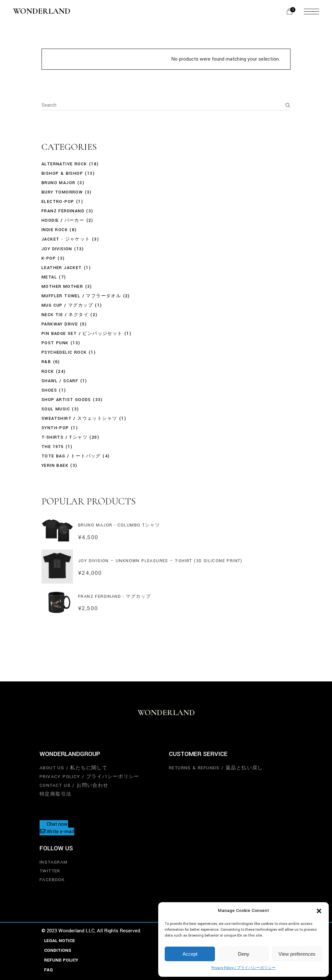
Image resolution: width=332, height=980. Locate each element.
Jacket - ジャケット (66, 239)
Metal (49, 277)
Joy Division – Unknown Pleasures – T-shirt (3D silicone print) (160, 561)
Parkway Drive (60, 324)
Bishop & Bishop (62, 173)
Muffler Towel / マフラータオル (81, 296)
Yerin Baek (55, 465)
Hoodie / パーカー (63, 220)
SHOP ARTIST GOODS (66, 400)
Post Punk (55, 343)
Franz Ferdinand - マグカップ (114, 596)
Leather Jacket (62, 268)
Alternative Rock (64, 164)
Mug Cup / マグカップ (67, 305)
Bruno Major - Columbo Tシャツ (119, 525)
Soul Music (56, 409)
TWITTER (50, 871)
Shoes (49, 390)
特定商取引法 (55, 794)
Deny (243, 954)
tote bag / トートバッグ (71, 456)
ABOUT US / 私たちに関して (73, 768)
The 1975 (53, 447)
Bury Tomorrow (62, 192)
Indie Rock (55, 230)
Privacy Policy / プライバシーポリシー (243, 967)
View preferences (297, 954)
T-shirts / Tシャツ (65, 437)
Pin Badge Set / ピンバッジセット (82, 334)
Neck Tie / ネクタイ (65, 315)
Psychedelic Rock (64, 352)
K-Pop (49, 258)
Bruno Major (58, 183)
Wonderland (41, 11)
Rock (48, 371)
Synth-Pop (55, 428)
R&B (46, 362)
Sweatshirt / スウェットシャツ (79, 418)
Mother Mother (62, 286)
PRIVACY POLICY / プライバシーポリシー (89, 776)
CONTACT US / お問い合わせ (74, 785)
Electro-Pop (58, 202)
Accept (190, 954)
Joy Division (57, 249)
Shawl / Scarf (60, 381)
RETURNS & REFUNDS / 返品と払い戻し (216, 768)
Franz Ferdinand (63, 211)
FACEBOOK (52, 880)
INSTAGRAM (54, 862)
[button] (319, 911)
